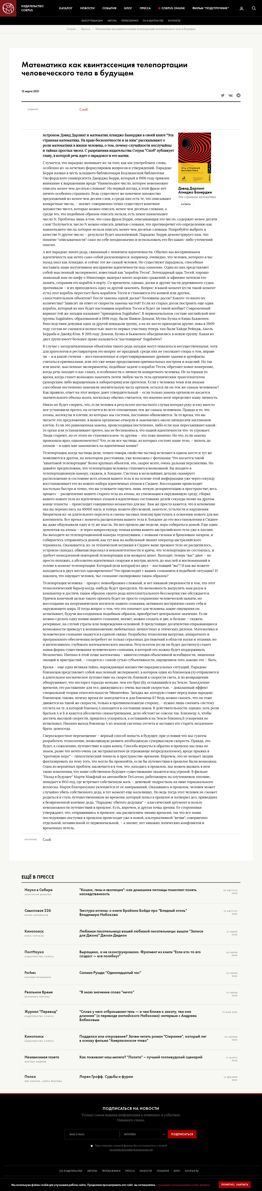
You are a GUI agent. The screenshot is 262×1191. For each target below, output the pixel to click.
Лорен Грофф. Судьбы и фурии (106, 1077)
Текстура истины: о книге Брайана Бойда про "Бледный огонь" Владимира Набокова (133, 913)
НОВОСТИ (146, 1171)
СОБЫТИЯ (163, 1171)
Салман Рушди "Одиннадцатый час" (110, 973)
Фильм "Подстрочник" (210, 8)
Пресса (145, 8)
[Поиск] (254, 8)
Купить (186, 204)
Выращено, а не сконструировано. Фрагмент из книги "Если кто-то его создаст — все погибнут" (140, 954)
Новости (87, 8)
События (109, 8)
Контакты (174, 20)
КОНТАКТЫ (192, 1171)
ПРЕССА (130, 1171)
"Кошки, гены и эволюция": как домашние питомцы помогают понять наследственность (138, 892)
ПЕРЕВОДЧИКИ (111, 1171)
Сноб (83, 109)
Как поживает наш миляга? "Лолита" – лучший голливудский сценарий (140, 1057)
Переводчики (129, 20)
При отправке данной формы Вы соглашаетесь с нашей (131, 1147)
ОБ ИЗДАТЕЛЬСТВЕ (70, 1171)
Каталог (65, 8)
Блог (128, 8)
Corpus (71, 29)
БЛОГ (177, 1171)
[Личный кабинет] (241, 8)
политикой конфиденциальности (131, 1149)
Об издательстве (153, 20)
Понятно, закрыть (234, 1184)
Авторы (112, 20)
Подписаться (182, 1134)
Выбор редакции (92, 20)
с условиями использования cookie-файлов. (183, 1185)
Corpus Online (173, 8)
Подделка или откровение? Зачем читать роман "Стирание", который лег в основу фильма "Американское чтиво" (142, 1038)
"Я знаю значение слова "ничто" (106, 992)
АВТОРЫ (92, 1171)
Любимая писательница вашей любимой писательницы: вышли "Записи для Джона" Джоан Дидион (141, 933)
